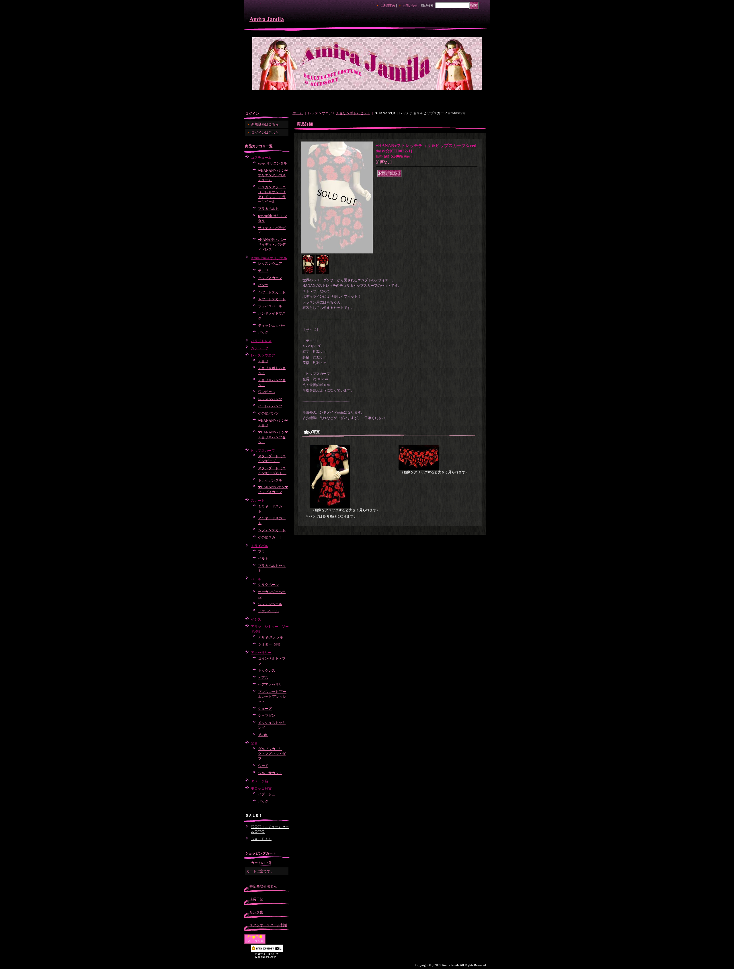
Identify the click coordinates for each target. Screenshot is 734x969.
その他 (263, 735)
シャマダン (266, 716)
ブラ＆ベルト (268, 209)
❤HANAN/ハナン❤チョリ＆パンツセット (273, 437)
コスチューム (261, 158)
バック (263, 801)
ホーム (297, 113)
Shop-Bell (254, 937)
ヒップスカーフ (270, 278)
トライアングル (270, 480)
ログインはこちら (265, 133)
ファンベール (268, 611)
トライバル (259, 546)
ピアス (263, 678)
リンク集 (256, 912)
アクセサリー (261, 653)
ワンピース (266, 392)
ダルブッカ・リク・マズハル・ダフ (272, 754)
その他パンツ (268, 413)
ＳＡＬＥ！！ (261, 839)
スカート (258, 501)
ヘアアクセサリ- (270, 685)
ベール (256, 579)
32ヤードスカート (272, 299)
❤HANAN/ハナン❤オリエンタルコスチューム (273, 175)
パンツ (263, 285)
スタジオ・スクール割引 (268, 925)
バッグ (263, 332)
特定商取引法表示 (263, 886)
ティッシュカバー (272, 325)
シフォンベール (270, 604)
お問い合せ (410, 5)
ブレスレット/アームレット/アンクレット (272, 697)
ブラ (261, 551)
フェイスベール (270, 306)
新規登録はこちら (265, 124)
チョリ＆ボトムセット (353, 113)
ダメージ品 (259, 781)
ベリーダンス (254, 941)
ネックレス (266, 670)
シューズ (265, 709)
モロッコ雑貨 (261, 788)
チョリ (263, 271)
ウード (263, 766)
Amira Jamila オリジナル (269, 258)
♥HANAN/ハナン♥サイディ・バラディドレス (272, 244)
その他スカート (270, 537)
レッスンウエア (270, 263)
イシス (256, 619)
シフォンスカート (272, 530)
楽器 (254, 743)
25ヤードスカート (272, 292)
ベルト (263, 559)
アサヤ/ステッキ (270, 637)
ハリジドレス (261, 341)
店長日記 (256, 899)
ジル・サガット (270, 773)
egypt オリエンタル (272, 163)
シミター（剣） (270, 644)
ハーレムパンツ (270, 406)
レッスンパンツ (270, 399)
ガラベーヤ (259, 348)
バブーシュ (266, 794)
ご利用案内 (387, 5)
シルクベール (268, 585)
